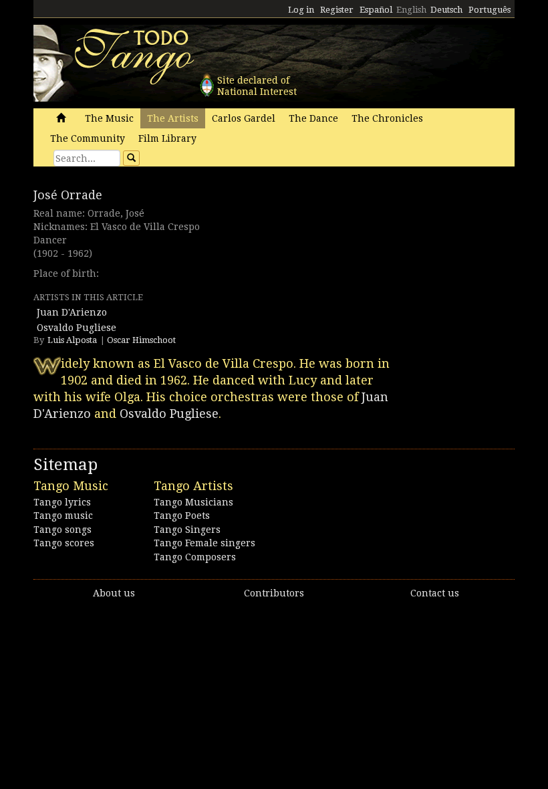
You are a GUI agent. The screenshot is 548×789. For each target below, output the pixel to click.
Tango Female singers (204, 543)
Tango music (63, 515)
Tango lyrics (62, 502)
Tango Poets (182, 515)
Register (337, 10)
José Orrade (67, 195)
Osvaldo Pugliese (76, 327)
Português (489, 10)
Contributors (274, 593)
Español (376, 10)
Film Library (167, 138)
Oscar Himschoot (141, 340)
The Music (109, 118)
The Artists (172, 118)
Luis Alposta (72, 340)
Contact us (434, 593)
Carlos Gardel (243, 118)
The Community (87, 138)
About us (114, 593)
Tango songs (62, 529)
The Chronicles (387, 118)
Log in (301, 10)
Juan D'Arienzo (72, 312)
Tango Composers (195, 557)
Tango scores (63, 543)
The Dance (313, 118)
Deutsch (446, 10)
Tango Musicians (193, 502)
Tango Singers (187, 529)
